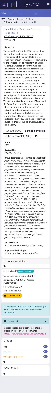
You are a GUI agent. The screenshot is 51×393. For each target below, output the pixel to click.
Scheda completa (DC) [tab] (18, 136)
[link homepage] (9, 4)
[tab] (36, 136)
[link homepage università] (32, 4)
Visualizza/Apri (13, 295)
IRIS (3, 19)
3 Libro (29, 19)
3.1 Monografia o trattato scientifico (21, 22)
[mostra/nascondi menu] (48, 4)
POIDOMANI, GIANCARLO (18, 36)
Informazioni (12, 321)
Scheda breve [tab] (13, 130)
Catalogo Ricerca (16, 19)
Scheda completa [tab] (35, 130)
